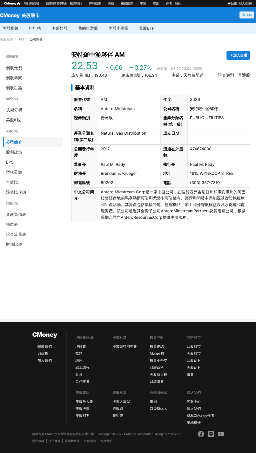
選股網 (117, 408)
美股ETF (146, 28)
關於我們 (45, 346)
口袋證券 (157, 381)
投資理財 (76, 3)
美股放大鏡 (158, 374)
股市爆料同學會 (56, 3)
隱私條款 (38, 441)
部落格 (43, 353)
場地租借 (194, 422)
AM (21, 39)
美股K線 (13, 119)
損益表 (12, 224)
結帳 (234, 3)
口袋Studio (158, 408)
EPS (10, 162)
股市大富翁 (121, 401)
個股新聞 (14, 77)
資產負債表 (16, 214)
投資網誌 (157, 346)
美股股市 (6, 39)
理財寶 (81, 346)
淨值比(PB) (16, 192)
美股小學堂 (118, 28)
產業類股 (60, 28)
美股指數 (10, 28)
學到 (153, 401)
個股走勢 (14, 67)
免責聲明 (106, 441)
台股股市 (194, 346)
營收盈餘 (14, 172)
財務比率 (14, 244)
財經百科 (157, 367)
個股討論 (14, 87)
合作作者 (83, 381)
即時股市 (95, 3)
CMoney (10, 3)
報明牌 (117, 415)
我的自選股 (88, 28)
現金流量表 (16, 234)
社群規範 (90, 441)
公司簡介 (36, 39)
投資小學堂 (158, 360)
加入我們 (45, 360)
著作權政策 (72, 441)
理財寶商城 (31, 3)
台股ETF (193, 360)
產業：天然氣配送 (188, 75)
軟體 (79, 353)
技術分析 (14, 109)
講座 (79, 360)
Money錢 (157, 353)
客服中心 (194, 401)
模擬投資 (127, 3)
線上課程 (83, 367)
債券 (190, 374)
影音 (79, 374)
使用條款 (54, 441)
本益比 (12, 182)
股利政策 (14, 152)
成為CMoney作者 (200, 415)
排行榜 (35, 28)
